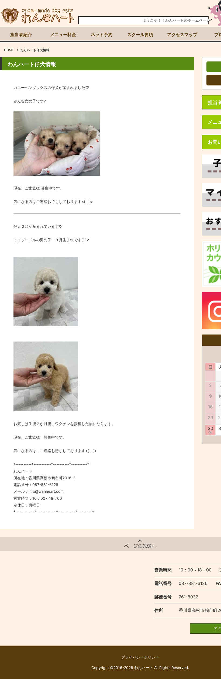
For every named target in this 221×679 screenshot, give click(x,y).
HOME (9, 50)
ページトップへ (140, 544)
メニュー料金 (63, 34)
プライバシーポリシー (140, 657)
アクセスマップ (182, 34)
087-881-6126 (193, 583)
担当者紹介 (21, 34)
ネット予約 (101, 34)
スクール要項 (140, 34)
